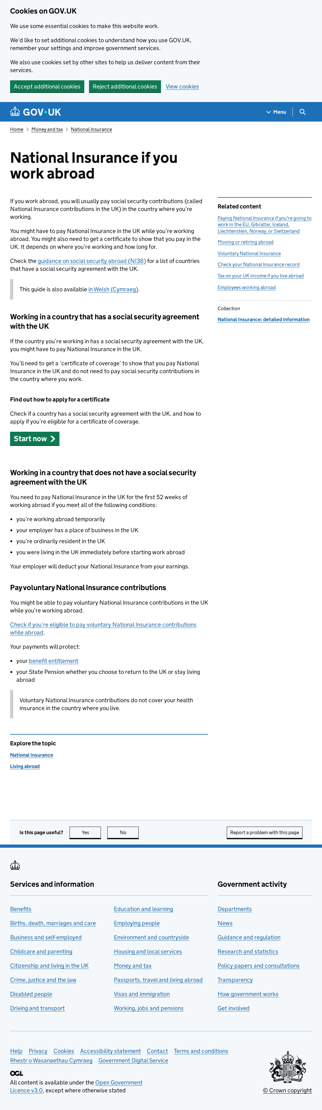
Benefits (20, 909)
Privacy (38, 1051)
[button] (34, 438)
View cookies (182, 86)
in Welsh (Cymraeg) (113, 289)
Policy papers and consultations (259, 965)
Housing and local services (148, 951)
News (225, 923)
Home (16, 129)
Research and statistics (248, 951)
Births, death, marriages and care (53, 923)
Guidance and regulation (249, 937)
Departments (235, 909)
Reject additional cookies (125, 86)
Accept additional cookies (47, 86)
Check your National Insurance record (259, 264)
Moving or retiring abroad (246, 242)
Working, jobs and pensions (149, 1008)
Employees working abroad (247, 287)
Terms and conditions (201, 1051)
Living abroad (25, 766)
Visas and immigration (142, 994)
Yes (91, 832)
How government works (248, 994)
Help (16, 1051)
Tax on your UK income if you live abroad (261, 276)
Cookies (63, 1051)
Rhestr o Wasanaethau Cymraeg (51, 1060)
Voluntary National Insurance (249, 253)
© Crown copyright (287, 1090)
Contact (157, 1051)
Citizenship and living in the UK (49, 965)
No (129, 832)
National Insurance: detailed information (264, 319)
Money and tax (47, 129)
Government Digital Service (133, 1060)
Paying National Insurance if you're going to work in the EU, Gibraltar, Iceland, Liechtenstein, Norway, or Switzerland (265, 224)
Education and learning (143, 909)
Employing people (137, 923)
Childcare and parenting (41, 951)
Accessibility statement (110, 1051)
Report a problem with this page (264, 832)
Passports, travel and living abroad (158, 979)
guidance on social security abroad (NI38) (92, 261)
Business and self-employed (46, 937)
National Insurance (91, 129)
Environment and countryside (151, 937)
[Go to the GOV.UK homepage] (35, 112)
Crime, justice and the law (43, 979)
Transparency (235, 979)
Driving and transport (37, 1008)
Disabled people (31, 994)
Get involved (234, 1008)
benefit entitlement (53, 660)
